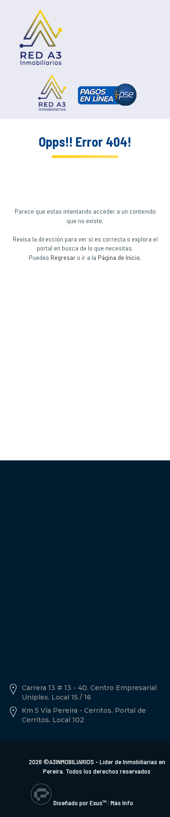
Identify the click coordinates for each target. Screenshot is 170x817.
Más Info (121, 803)
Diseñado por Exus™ (79, 803)
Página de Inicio (119, 257)
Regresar (63, 257)
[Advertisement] (85, 349)
